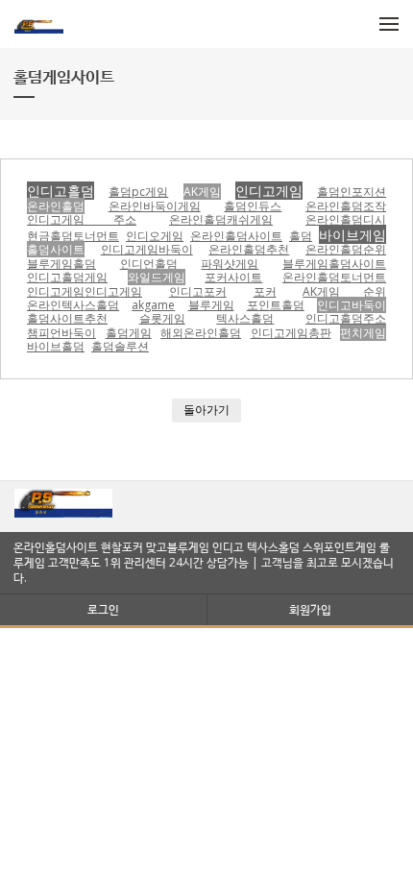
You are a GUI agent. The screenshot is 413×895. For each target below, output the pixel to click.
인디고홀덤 (60, 190)
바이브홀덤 (56, 346)
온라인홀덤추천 (248, 249)
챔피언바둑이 (61, 333)
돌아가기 (206, 409)
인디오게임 (154, 236)
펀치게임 (363, 333)
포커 (265, 291)
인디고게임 (269, 190)
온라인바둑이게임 (155, 206)
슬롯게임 (162, 318)
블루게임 (211, 305)
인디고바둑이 (351, 305)
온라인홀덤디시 (345, 219)
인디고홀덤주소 (345, 318)
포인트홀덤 (275, 305)
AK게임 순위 (344, 291)
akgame (153, 305)
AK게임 (202, 191)
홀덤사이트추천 (67, 318)
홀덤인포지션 (351, 191)
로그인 (103, 609)
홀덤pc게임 (138, 191)
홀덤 (300, 236)
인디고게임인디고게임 (84, 291)
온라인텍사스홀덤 (73, 305)
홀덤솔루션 (120, 346)
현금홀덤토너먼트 (73, 236)
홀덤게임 (129, 333)
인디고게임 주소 (81, 219)
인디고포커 (198, 291)
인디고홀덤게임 (67, 277)
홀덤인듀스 (252, 206)
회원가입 (310, 609)
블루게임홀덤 (61, 263)
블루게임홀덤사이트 (334, 263)
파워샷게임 (229, 263)
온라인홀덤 (56, 206)
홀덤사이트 (56, 249)
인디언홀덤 (149, 263)
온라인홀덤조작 (345, 206)
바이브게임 (352, 235)
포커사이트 (233, 277)
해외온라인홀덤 (200, 333)
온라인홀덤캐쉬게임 (221, 219)
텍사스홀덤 (245, 318)
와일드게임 (156, 277)
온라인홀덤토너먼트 (334, 277)
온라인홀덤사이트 (236, 236)
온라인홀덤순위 (345, 249)
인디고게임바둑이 (147, 249)
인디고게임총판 (291, 333)
